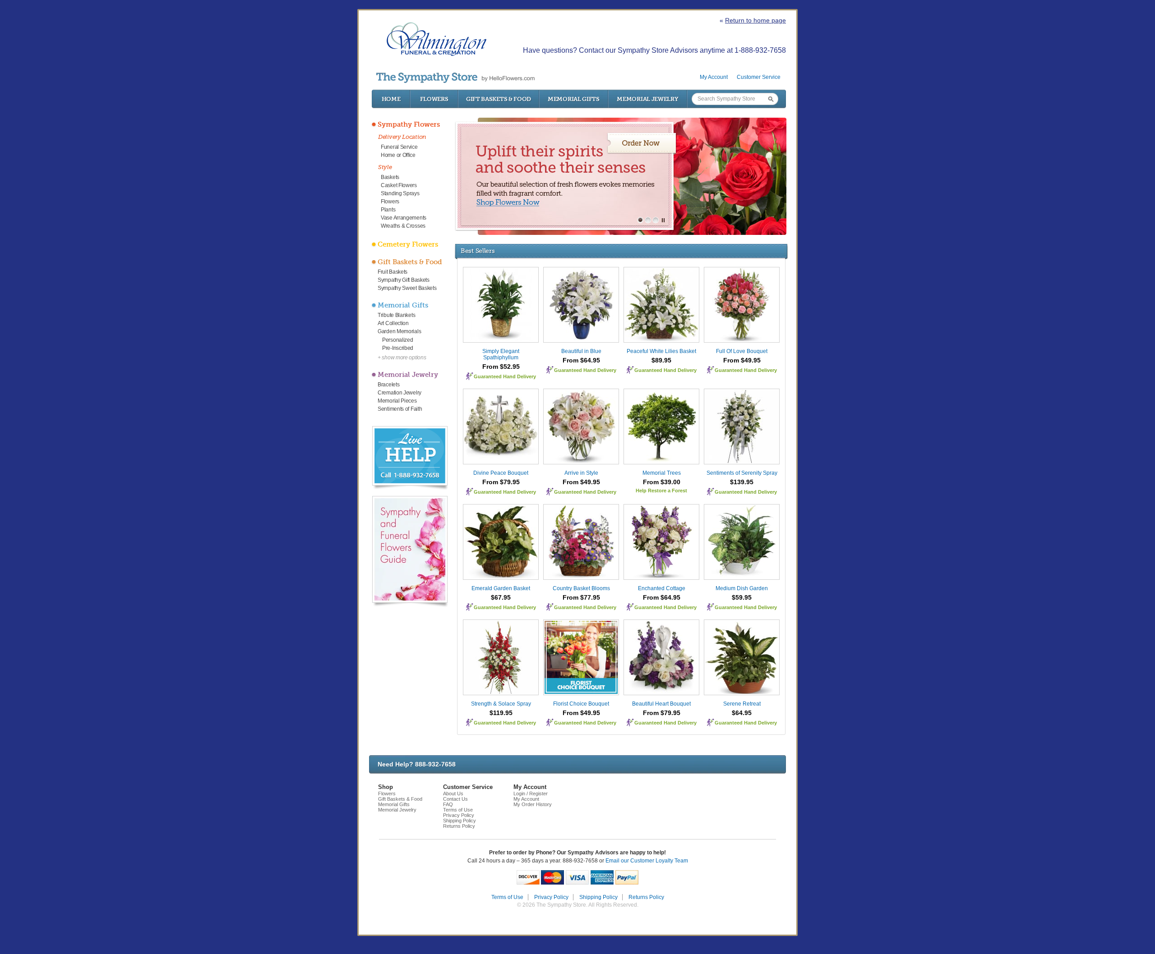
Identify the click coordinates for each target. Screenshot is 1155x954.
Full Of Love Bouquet (741, 351)
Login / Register (530, 793)
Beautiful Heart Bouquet (661, 704)
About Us (453, 793)
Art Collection (393, 323)
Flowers (434, 99)
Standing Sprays (400, 193)
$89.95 (661, 360)
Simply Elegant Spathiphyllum (500, 354)
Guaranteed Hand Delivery (505, 376)
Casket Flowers (399, 185)
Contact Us (455, 799)
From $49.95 (742, 360)
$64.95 (742, 712)
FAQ (448, 804)
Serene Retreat (742, 704)
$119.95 (501, 712)
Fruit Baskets (392, 272)
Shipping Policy (459, 820)
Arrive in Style (581, 473)
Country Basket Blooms (581, 588)
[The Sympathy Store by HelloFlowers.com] (455, 78)
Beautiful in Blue (581, 351)
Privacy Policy (458, 815)
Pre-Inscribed (397, 348)
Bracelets (388, 384)
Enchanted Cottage (661, 588)
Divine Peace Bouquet (500, 473)
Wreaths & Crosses (403, 226)
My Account (714, 77)
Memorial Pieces (397, 401)
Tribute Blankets (396, 315)
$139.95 (741, 482)
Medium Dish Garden (742, 588)
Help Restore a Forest (661, 490)
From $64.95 (581, 360)
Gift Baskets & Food (498, 99)
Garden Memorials (399, 331)
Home (391, 99)
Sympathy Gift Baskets (404, 280)
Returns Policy (459, 826)
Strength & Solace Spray (501, 704)
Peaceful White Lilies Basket (661, 351)
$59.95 (742, 597)
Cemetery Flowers (408, 244)
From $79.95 (501, 482)
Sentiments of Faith (400, 409)
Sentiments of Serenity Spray (742, 473)
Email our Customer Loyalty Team (646, 861)
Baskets (390, 177)
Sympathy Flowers (409, 124)
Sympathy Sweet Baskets (407, 288)
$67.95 (501, 597)
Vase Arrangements (403, 218)
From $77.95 (581, 597)
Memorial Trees (661, 473)
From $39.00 (661, 482)
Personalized (397, 340)
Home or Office (398, 155)
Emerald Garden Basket (500, 588)
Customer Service (759, 77)
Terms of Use (458, 809)
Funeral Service (399, 147)
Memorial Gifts (574, 99)
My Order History (532, 804)
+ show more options (402, 357)
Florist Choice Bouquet (581, 704)
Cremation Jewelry (399, 393)
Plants (388, 209)
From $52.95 (501, 366)
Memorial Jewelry (647, 99)
